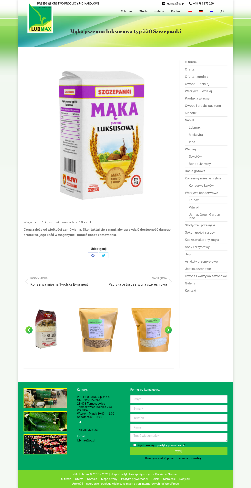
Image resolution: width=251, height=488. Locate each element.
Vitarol (194, 207)
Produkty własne (197, 98)
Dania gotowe (195, 171)
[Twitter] (103, 255)
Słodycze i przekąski (200, 225)
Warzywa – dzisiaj (198, 91)
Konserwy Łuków (201, 185)
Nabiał (189, 120)
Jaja (188, 254)
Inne (192, 142)
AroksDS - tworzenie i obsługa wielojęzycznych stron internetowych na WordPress (125, 483)
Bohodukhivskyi (200, 163)
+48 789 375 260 (203, 3)
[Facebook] (93, 255)
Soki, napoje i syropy (200, 232)
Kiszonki (191, 113)
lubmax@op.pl (175, 3)
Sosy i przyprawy (197, 247)
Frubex (194, 200)
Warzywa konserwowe (201, 193)
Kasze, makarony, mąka (202, 239)
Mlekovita (196, 134)
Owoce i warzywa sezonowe (206, 276)
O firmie (191, 62)
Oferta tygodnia (196, 76)
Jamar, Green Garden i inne (205, 216)
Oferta (190, 69)
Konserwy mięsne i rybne (203, 178)
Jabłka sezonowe (198, 269)
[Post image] (45, 330)
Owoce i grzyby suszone (203, 105)
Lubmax (194, 127)
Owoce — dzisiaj (197, 84)
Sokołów (195, 156)
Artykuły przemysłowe (201, 261)
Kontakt (190, 290)
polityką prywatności (170, 445)
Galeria (190, 283)
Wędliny (190, 149)
